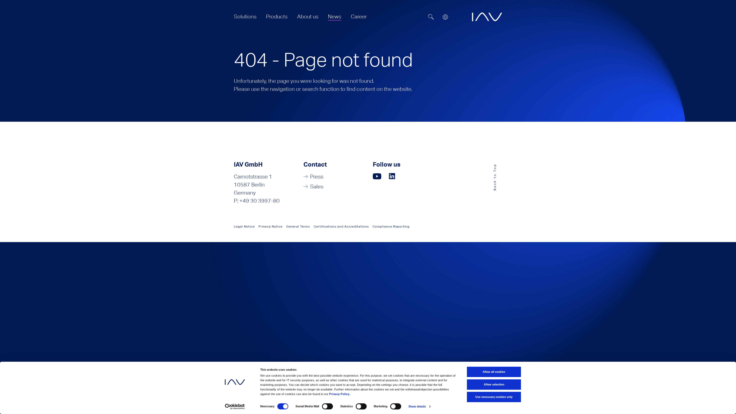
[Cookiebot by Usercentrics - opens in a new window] (235, 406)
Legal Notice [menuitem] (244, 226)
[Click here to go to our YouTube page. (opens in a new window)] (377, 176)
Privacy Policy (339, 394)
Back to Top (495, 177)
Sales (316, 186)
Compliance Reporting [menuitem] (391, 226)
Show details (417, 406)
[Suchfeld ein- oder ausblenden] (431, 17)
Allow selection (494, 384)
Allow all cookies (494, 371)
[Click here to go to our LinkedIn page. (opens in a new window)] (392, 176)
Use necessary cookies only (494, 396)
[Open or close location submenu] (445, 17)
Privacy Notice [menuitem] (271, 226)
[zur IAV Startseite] (487, 16)
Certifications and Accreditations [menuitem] (341, 226)
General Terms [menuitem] (298, 226)
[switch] (327, 406)
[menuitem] (245, 16)
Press (316, 176)
